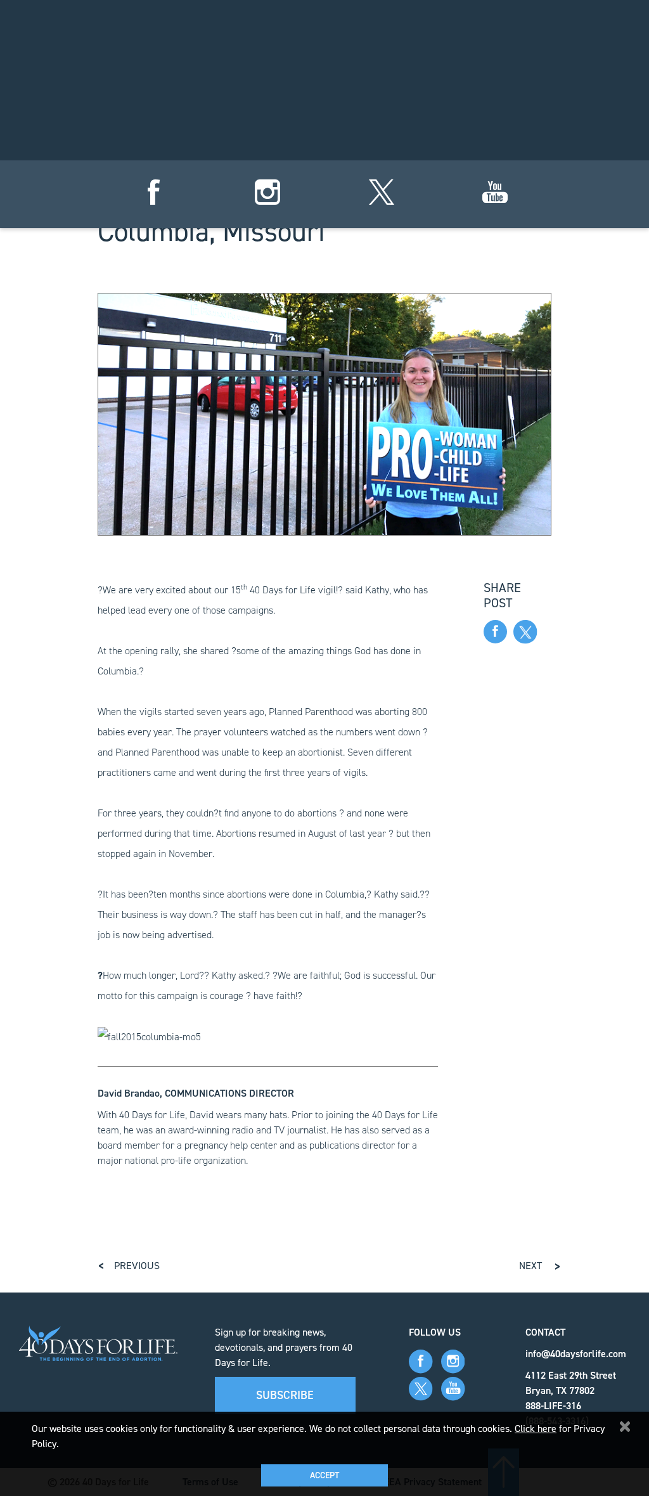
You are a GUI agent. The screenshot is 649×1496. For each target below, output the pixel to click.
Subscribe (285, 1395)
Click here (535, 1428)
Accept (324, 1475)
